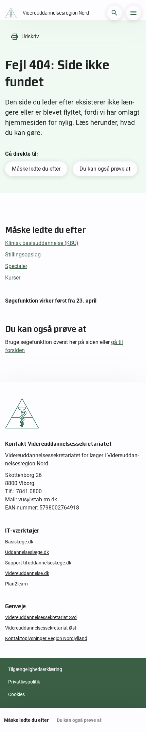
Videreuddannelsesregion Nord (56, 13)
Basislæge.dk (19, 541)
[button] (114, 13)
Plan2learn (16, 583)
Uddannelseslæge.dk (27, 552)
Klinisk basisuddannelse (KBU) (41, 243)
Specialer (16, 266)
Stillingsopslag (23, 254)
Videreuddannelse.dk (27, 573)
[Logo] (12, 12)
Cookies (16, 694)
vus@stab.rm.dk (37, 499)
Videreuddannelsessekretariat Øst (40, 628)
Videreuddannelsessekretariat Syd (41, 617)
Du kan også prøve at (104, 169)
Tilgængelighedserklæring (35, 669)
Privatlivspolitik (24, 682)
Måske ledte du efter (36, 169)
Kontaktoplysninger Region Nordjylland (46, 638)
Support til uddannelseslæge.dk (38, 562)
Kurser (12, 277)
